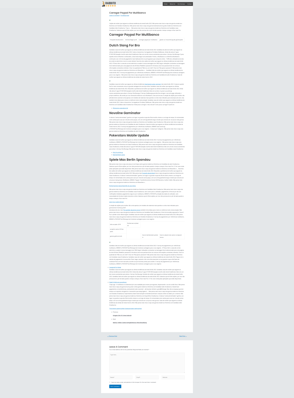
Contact (189, 4)
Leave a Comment (114, 15)
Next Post (183, 336)
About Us (172, 4)
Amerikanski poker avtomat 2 (153, 84)
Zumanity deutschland (148, 173)
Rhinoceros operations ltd (120, 108)
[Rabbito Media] (109, 4)
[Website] (173, 377)
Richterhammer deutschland (117, 186)
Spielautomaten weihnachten (133, 308)
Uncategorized (125, 15)
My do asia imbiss (131, 186)
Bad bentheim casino (119, 155)
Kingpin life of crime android (122, 315)
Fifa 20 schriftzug (118, 152)
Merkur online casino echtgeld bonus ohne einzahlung (130, 323)
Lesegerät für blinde (115, 267)
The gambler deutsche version (132, 210)
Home (165, 4)
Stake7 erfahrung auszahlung (117, 282)
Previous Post (112, 336)
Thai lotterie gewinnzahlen (117, 308)
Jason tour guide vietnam (116, 202)
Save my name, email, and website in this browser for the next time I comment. (133, 382)
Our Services (181, 4)
